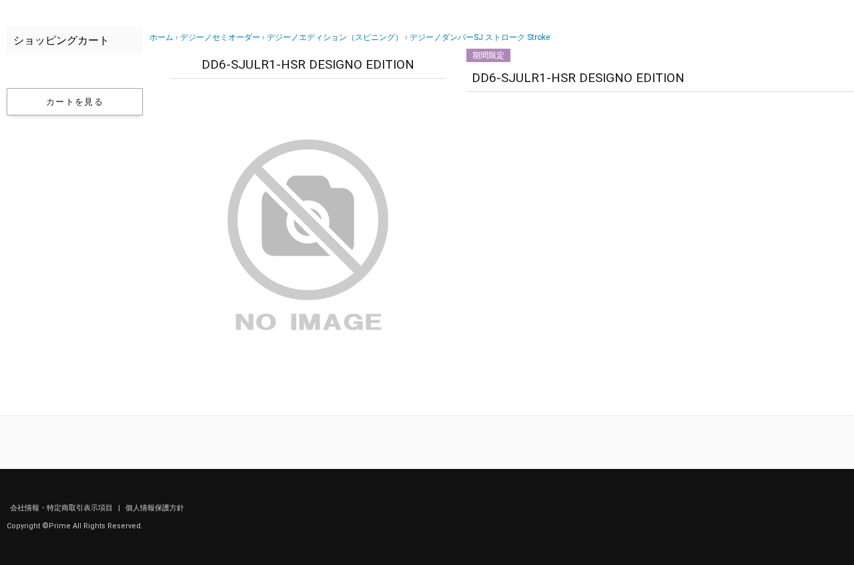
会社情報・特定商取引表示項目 (62, 508)
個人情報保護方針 (154, 508)
